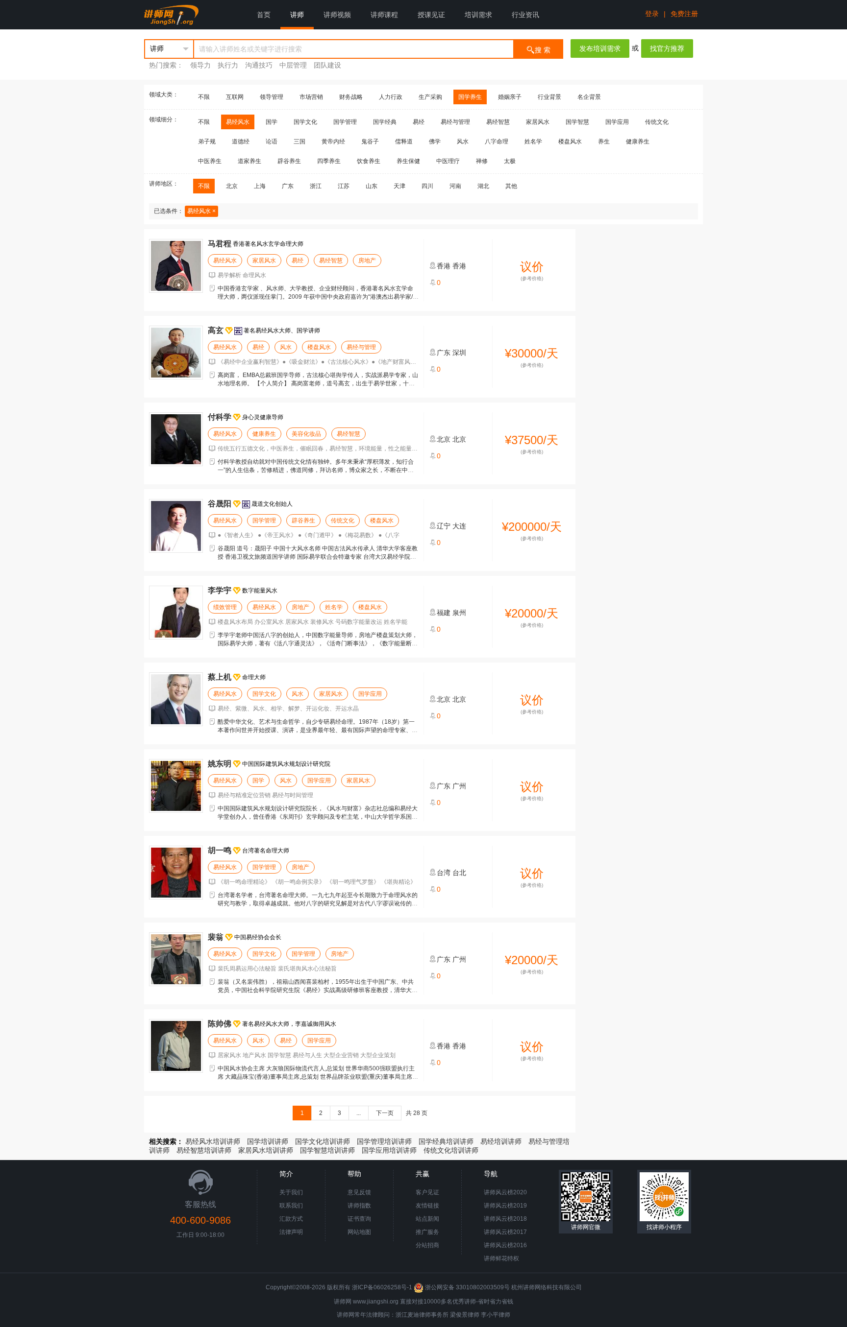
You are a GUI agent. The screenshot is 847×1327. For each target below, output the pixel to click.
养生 (604, 141)
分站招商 (427, 1245)
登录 (652, 14)
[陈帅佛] (176, 1046)
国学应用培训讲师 (389, 1150)
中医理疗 (448, 161)
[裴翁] (176, 959)
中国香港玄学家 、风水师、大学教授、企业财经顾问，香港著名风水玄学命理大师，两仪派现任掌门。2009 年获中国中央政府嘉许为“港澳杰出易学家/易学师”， (318, 296)
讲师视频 (337, 15)
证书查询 (359, 1218)
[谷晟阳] (176, 526)
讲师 (297, 15)
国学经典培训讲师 (446, 1141)
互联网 (235, 97)
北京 (232, 186)
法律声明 (291, 1232)
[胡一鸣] (176, 873)
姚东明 (219, 763)
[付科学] (176, 439)
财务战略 (351, 97)
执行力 (228, 65)
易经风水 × (201, 211)
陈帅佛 (219, 1023)
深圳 (459, 352)
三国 (299, 141)
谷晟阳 (219, 503)
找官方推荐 (667, 48)
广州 (459, 786)
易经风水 (237, 121)
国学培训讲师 (267, 1141)
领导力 (200, 65)
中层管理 (293, 65)
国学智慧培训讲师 (327, 1150)
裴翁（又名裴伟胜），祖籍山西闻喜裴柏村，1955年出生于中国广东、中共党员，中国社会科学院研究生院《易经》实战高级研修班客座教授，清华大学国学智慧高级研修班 (318, 990)
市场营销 (311, 97)
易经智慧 (498, 121)
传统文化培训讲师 (451, 1150)
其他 (511, 186)
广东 (288, 186)
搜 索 (542, 50)
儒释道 (404, 141)
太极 (510, 161)
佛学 (435, 141)
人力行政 (390, 97)
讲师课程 (384, 15)
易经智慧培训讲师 (203, 1150)
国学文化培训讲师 (322, 1141)
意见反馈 (359, 1192)
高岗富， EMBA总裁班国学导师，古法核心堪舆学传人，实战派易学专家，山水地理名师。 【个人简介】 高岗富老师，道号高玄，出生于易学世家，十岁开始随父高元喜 (318, 383)
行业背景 (549, 97)
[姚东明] (176, 786)
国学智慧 (577, 121)
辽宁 (443, 526)
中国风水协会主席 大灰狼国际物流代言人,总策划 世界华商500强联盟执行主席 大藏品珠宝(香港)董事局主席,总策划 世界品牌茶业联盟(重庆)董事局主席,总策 (316, 1077)
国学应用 (617, 121)
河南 (455, 186)
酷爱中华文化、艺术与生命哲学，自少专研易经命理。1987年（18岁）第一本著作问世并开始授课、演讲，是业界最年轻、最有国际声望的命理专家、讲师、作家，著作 (318, 730)
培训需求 (478, 15)
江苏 (343, 186)
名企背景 (589, 97)
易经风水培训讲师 (212, 1141)
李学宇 (219, 590)
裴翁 (216, 937)
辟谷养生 (289, 161)
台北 (459, 873)
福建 (443, 612)
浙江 (316, 186)
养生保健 (408, 161)
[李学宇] (176, 613)
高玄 (216, 330)
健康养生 (637, 141)
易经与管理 (455, 121)
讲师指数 (359, 1205)
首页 (264, 15)
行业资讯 (525, 15)
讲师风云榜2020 (505, 1192)
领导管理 (271, 97)
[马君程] (176, 266)
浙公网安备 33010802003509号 (467, 1287)
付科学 (219, 417)
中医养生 (210, 161)
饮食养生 (368, 161)
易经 (418, 121)
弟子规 (207, 141)
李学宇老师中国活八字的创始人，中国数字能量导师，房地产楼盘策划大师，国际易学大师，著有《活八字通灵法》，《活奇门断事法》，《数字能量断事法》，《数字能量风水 (318, 643)
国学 (271, 121)
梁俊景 (459, 1314)
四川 (427, 186)
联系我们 (291, 1205)
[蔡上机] (176, 699)
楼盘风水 (570, 141)
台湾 (443, 873)
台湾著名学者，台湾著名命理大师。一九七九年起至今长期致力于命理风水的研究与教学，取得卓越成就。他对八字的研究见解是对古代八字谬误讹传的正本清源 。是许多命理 (318, 903)
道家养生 (249, 161)
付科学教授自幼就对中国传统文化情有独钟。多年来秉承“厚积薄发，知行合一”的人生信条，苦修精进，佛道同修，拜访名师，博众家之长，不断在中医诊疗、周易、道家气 (316, 470)
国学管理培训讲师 (384, 1141)
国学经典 (385, 121)
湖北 (483, 186)
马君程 (219, 243)
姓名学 (533, 141)
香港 (443, 266)
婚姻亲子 (510, 97)
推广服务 (427, 1232)
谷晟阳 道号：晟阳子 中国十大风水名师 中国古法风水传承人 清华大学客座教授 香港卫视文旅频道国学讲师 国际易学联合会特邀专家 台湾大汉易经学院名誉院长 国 (318, 557)
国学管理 (345, 121)
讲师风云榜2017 (505, 1232)
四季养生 (329, 161)
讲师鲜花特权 (501, 1258)
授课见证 (431, 15)
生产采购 (430, 97)
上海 (260, 186)
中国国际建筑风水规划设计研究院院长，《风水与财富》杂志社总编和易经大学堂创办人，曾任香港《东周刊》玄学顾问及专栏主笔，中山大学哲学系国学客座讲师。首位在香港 (318, 817)
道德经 (240, 141)
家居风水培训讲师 (265, 1150)
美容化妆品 (306, 433)
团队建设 (327, 65)
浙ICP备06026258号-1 (382, 1287)
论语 (271, 141)
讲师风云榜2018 (505, 1218)
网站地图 (359, 1232)
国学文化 (305, 121)
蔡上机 (219, 677)
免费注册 (684, 14)
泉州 (459, 612)
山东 (371, 186)
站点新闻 (427, 1218)
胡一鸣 (219, 850)
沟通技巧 (259, 65)
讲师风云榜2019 (505, 1205)
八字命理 (496, 141)
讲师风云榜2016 (505, 1245)
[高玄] (176, 352)
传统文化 (657, 121)
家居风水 (537, 121)
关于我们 (291, 1192)
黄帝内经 (333, 141)
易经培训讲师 (501, 1141)
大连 (459, 526)
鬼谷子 (370, 141)
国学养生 (470, 97)
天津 (399, 186)
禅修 (482, 161)
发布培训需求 (600, 48)
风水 (463, 141)
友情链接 (427, 1205)
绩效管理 (225, 607)
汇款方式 (291, 1218)
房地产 (367, 260)
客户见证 (427, 1192)
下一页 (385, 1113)
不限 (204, 97)
